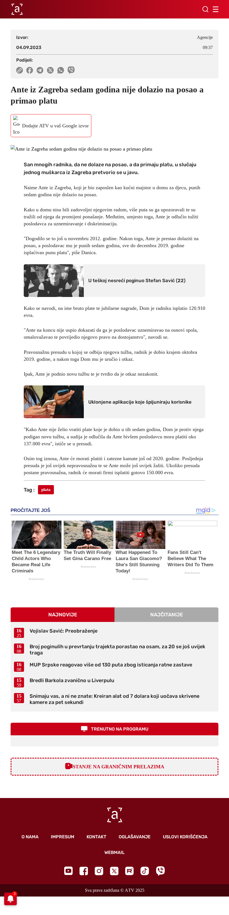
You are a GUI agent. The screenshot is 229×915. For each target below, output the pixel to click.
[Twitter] (114, 871)
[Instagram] (99, 871)
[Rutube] (129, 871)
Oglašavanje (135, 836)
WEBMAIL (114, 852)
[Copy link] (19, 70)
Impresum (62, 836)
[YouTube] (68, 871)
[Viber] (160, 871)
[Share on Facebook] (29, 70)
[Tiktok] (144, 871)
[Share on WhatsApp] (60, 70)
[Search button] (205, 9)
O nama (30, 836)
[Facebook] (83, 871)
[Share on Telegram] (40, 70)
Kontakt (96, 836)
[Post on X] (50, 70)
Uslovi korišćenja (185, 836)
